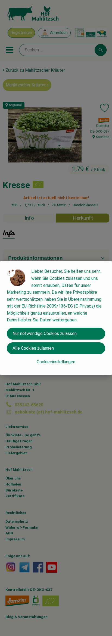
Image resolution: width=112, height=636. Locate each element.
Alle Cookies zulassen (33, 348)
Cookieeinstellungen (56, 361)
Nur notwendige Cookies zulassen (45, 333)
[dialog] (56, 318)
